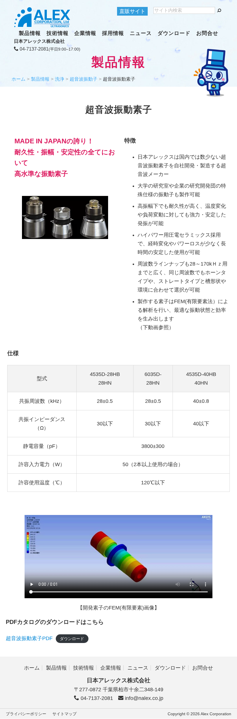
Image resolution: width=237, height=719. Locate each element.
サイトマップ (64, 713)
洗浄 (59, 79)
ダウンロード (174, 33)
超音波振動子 (83, 79)
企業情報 (85, 33)
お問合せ (207, 33)
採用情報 (113, 33)
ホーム (18, 79)
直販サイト (132, 11)
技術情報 (57, 33)
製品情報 (30, 33)
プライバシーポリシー (26, 713)
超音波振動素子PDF (29, 638)
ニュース (141, 33)
